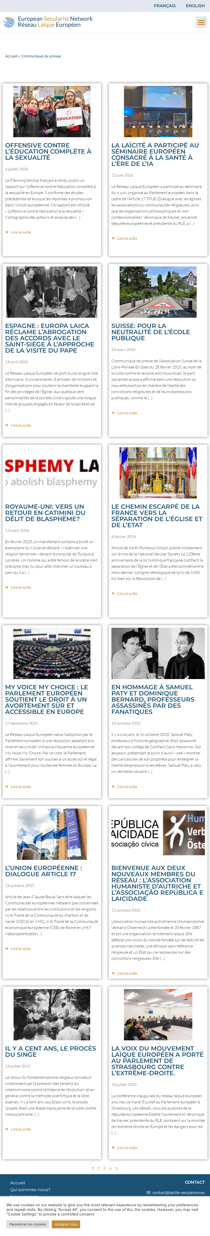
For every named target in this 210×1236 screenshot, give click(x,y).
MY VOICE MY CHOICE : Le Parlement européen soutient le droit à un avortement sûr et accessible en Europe (46, 699)
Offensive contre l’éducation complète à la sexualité (48, 151)
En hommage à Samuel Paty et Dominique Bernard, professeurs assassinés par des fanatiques (152, 699)
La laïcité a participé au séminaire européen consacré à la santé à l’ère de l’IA (155, 154)
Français (165, 5)
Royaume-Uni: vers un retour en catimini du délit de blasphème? (45, 513)
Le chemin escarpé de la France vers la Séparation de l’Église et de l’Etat (156, 516)
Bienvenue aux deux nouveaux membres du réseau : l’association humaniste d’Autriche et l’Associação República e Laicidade (157, 883)
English (195, 5)
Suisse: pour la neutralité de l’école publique (150, 332)
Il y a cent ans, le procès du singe (50, 1051)
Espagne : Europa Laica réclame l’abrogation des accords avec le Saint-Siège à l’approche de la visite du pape (49, 338)
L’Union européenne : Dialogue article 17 (43, 871)
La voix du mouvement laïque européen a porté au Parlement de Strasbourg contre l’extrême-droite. (157, 1061)
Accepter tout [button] (66, 1224)
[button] (201, 22)
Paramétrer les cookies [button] (27, 1224)
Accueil (11, 56)
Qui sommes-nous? (30, 1189)
